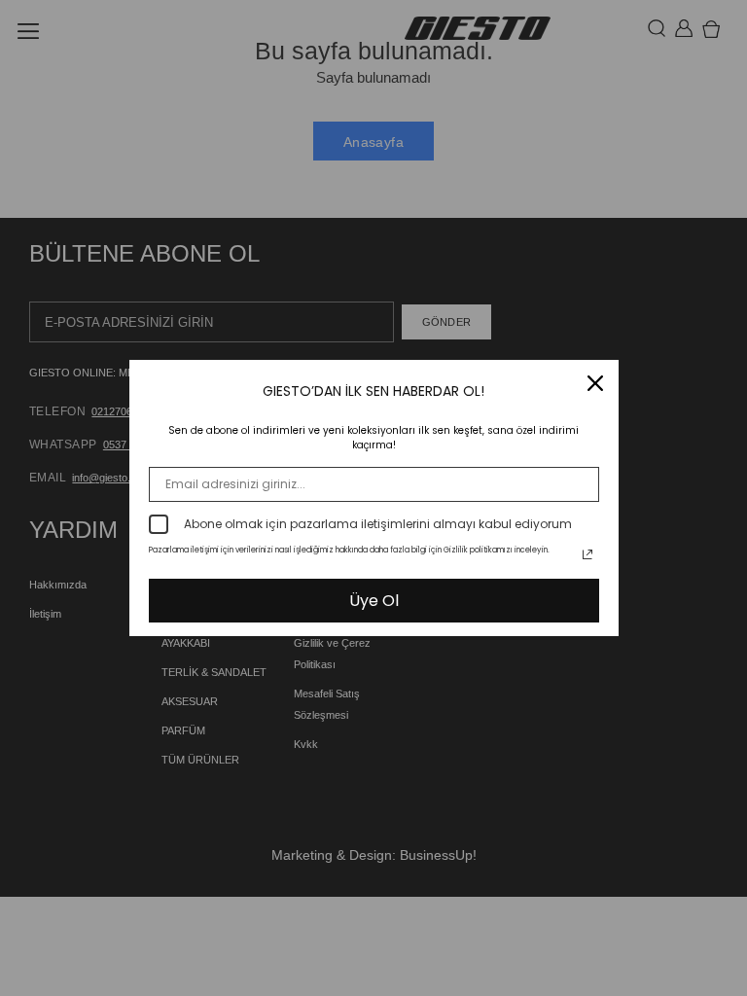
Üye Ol (374, 600)
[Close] (595, 383)
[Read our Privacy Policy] (587, 554)
